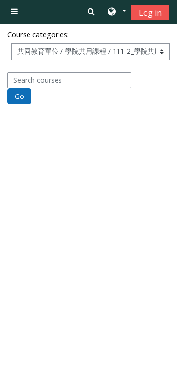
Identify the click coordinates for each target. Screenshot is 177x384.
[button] (116, 12)
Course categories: (38, 34)
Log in (150, 12)
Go (19, 96)
